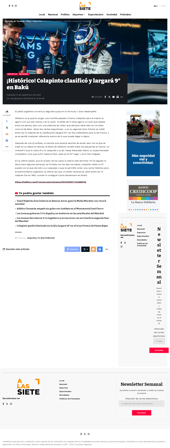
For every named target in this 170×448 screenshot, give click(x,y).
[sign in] (5, 6)
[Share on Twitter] (109, 97)
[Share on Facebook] (105, 97)
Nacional (24, 74)
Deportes (12, 74)
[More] (122, 97)
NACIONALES (48, 238)
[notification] (146, 6)
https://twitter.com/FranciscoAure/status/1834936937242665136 (50, 182)
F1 (39, 238)
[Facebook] (9, 6)
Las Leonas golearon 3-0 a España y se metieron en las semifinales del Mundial (60, 213)
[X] (12, 6)
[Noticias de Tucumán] (85, 6)
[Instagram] (15, 6)
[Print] (117, 97)
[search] (150, 6)
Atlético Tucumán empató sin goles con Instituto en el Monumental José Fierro (60, 208)
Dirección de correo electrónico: (159, 332)
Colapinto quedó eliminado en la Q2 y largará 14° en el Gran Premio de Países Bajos (62, 226)
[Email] (113, 97)
